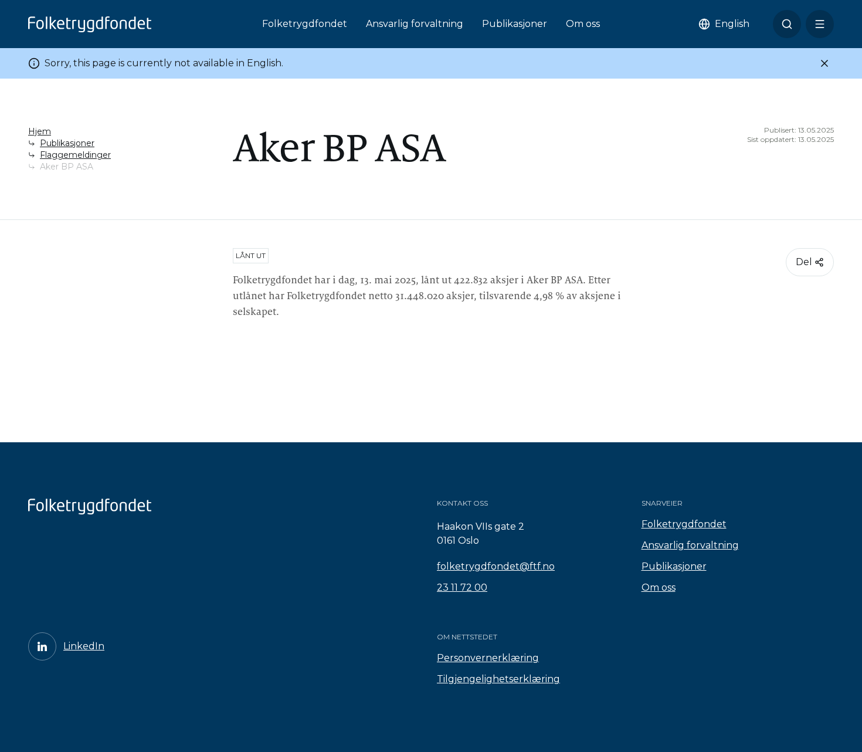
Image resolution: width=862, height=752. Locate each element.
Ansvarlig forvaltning (414, 23)
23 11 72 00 (462, 587)
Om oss (583, 23)
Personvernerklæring (488, 657)
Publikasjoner (514, 23)
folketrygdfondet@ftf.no (496, 566)
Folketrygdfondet (304, 23)
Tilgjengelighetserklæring (498, 679)
